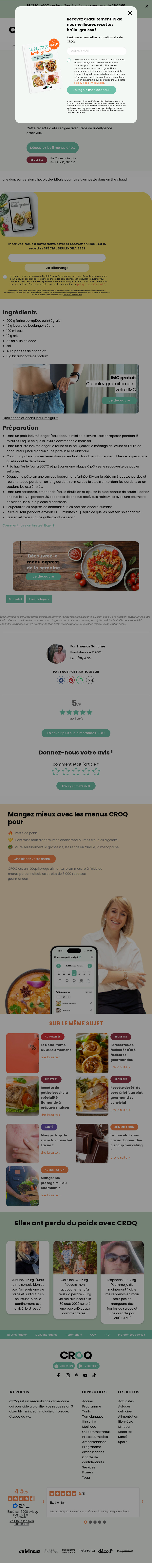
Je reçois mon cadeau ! (91, 90)
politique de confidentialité (89, 82)
